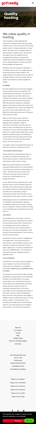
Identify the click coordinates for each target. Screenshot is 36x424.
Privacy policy (18, 360)
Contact (18, 333)
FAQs (18, 335)
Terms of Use (18, 358)
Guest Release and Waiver (18, 369)
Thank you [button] (18, 420)
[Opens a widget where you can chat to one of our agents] (29, 421)
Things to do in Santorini (18, 389)
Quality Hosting (18, 338)
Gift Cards (18, 344)
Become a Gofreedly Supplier (18, 341)
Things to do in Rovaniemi (18, 382)
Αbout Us (18, 327)
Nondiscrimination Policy (18, 363)
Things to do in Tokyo (18, 396)
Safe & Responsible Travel (18, 355)
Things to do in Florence (17, 386)
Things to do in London (18, 393)
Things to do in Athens (18, 379)
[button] (26, 416)
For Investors (18, 330)
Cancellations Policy (18, 366)
